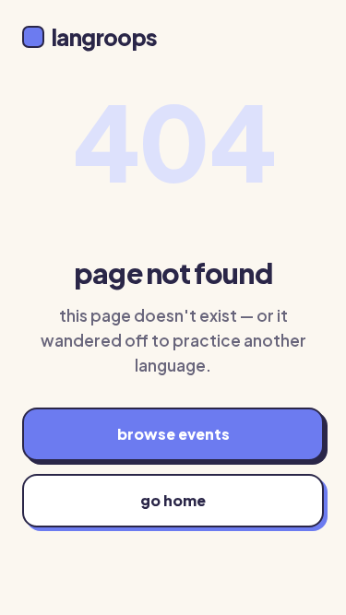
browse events (173, 434)
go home (173, 500)
